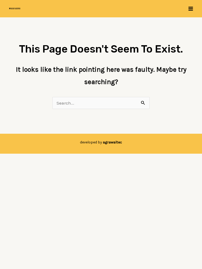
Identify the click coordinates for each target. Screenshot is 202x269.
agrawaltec (112, 142)
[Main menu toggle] (191, 9)
